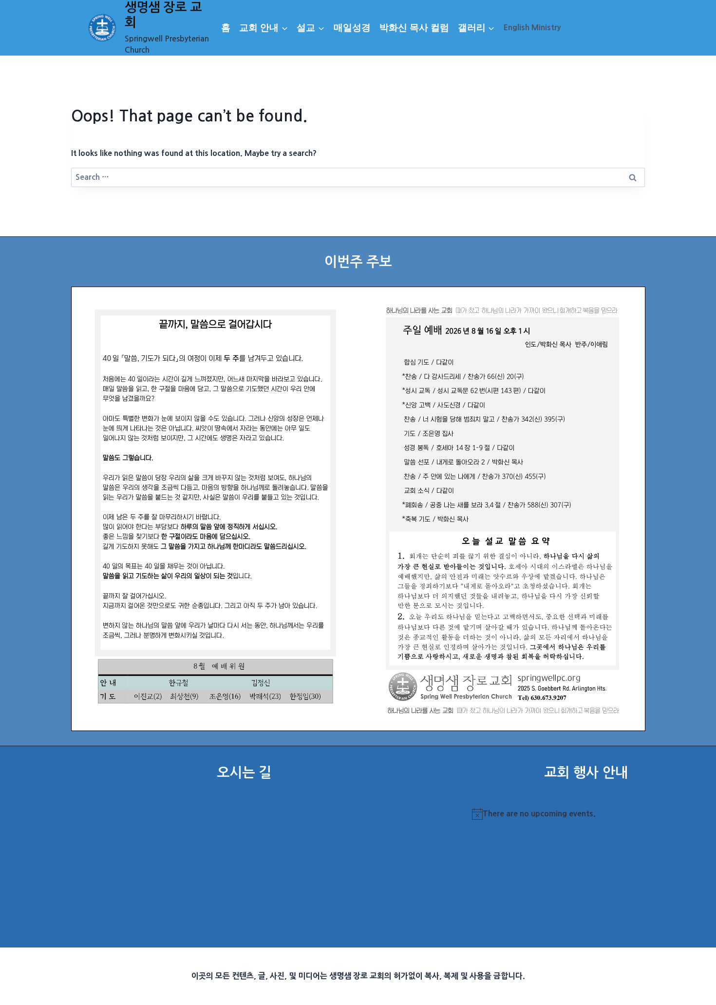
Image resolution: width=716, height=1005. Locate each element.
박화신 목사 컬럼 (414, 27)
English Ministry (532, 27)
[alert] (586, 814)
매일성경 (352, 27)
